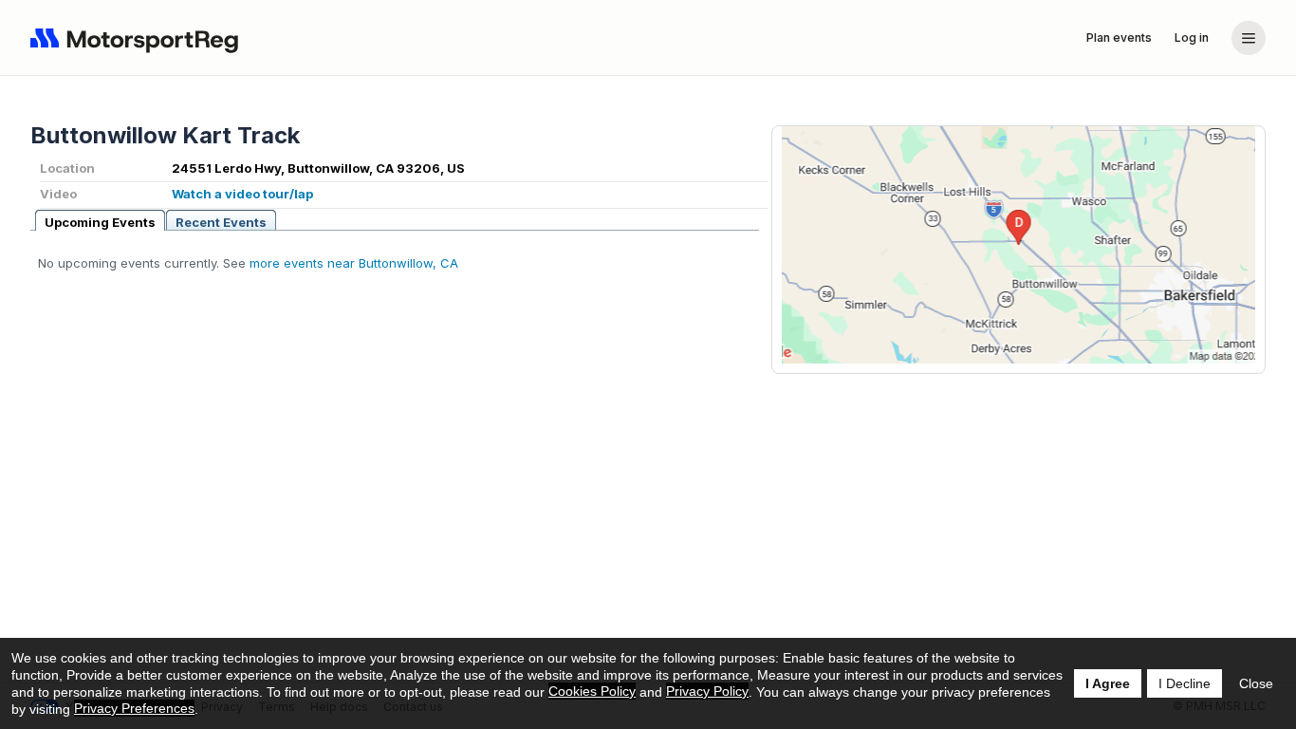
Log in (1192, 37)
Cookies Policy (592, 691)
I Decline (1184, 683)
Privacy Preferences (134, 708)
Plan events (1119, 37)
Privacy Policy (707, 691)
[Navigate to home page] (138, 38)
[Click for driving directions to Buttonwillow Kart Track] (1018, 245)
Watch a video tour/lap (242, 193)
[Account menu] (1248, 38)
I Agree (1107, 683)
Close (1256, 683)
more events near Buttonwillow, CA (354, 263)
